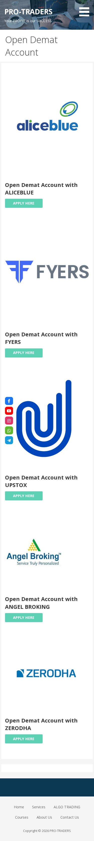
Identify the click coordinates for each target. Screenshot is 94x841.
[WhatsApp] (9, 430)
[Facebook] (9, 401)
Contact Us (69, 817)
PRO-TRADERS (28, 11)
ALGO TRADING (67, 807)
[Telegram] (9, 440)
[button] (86, 9)
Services (38, 807)
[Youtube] (9, 411)
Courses (21, 817)
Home (19, 807)
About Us (44, 817)
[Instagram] (9, 421)
